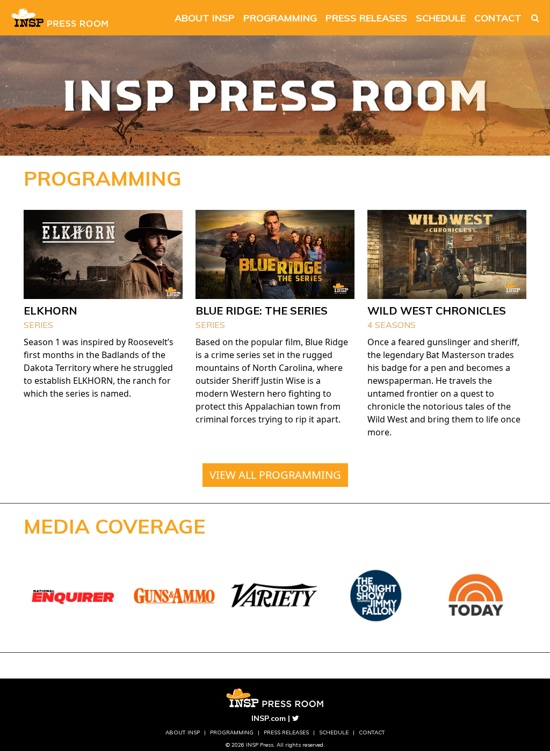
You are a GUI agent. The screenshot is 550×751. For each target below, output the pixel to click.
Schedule (441, 18)
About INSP (205, 18)
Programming (280, 18)
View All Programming (275, 475)
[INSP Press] (60, 17)
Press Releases (366, 18)
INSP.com (268, 718)
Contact (498, 18)
